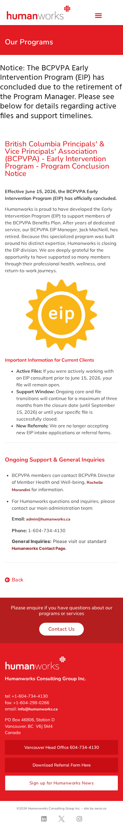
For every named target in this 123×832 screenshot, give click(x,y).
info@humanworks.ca (38, 709)
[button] (98, 15)
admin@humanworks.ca (48, 519)
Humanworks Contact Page (38, 548)
